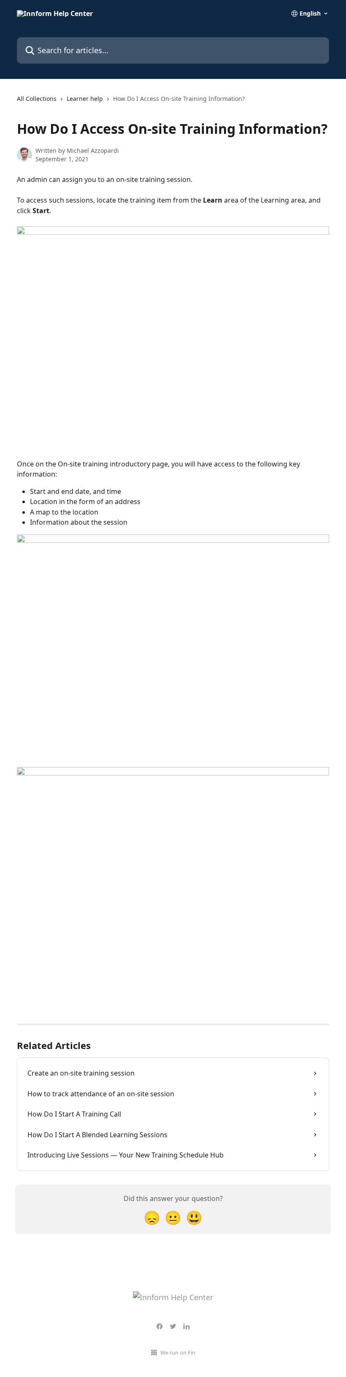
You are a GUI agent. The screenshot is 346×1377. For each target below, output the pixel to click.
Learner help (85, 99)
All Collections (37, 99)
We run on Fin (177, 1352)
